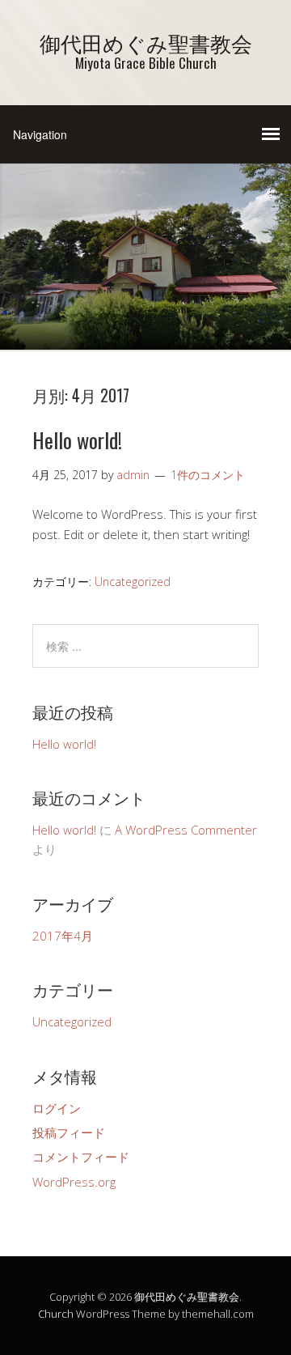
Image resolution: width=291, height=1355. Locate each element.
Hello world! (77, 440)
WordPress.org (74, 1182)
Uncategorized (133, 581)
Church (56, 1313)
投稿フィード (68, 1132)
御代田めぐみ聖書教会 (146, 42)
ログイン (56, 1108)
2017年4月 (62, 936)
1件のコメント (208, 474)
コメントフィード (80, 1157)
